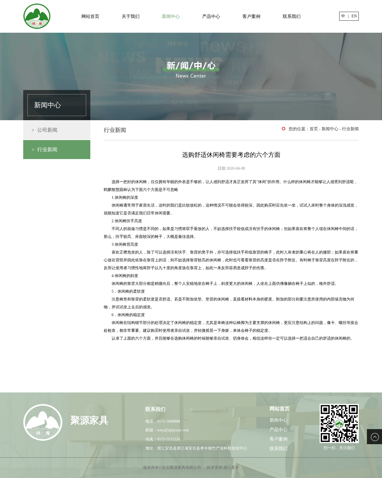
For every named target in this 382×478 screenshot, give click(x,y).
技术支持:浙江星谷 (223, 467)
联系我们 (292, 16)
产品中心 (211, 16)
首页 (314, 129)
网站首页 (90, 16)
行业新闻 (350, 129)
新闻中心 (171, 16)
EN (354, 16)
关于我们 (131, 16)
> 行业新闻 (44, 149)
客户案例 (251, 16)
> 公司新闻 (44, 130)
